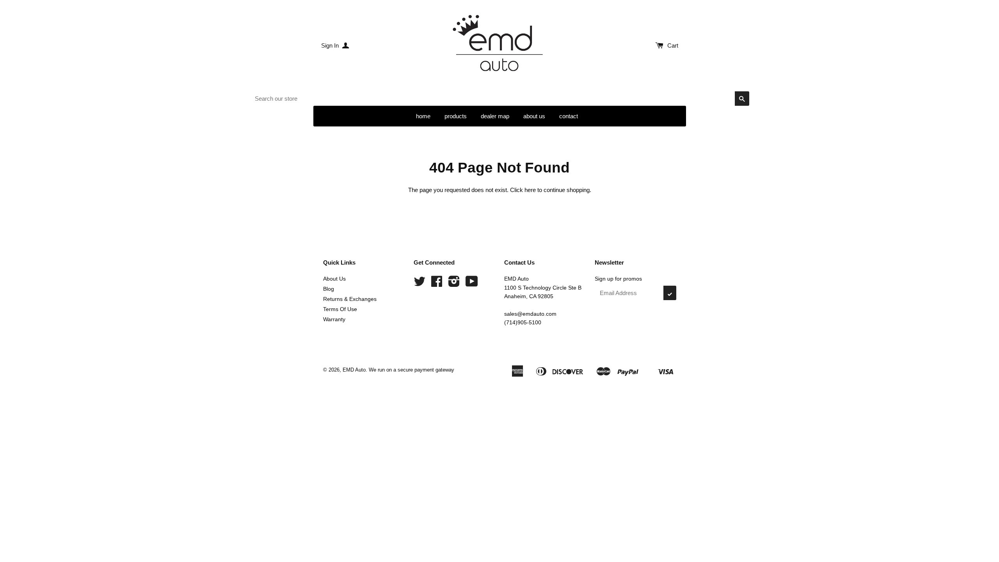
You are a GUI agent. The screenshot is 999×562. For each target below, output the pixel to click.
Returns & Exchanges (350, 299)
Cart (672, 45)
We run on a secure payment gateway (411, 370)
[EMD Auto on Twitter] (419, 284)
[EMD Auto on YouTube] (472, 284)
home (423, 116)
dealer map (495, 116)
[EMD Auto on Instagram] (454, 284)
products (455, 116)
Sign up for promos (618, 279)
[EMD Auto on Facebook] (437, 284)
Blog (328, 289)
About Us (334, 279)
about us (534, 116)
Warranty (334, 319)
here (530, 190)
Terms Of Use (340, 309)
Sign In (330, 45)
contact (568, 116)
